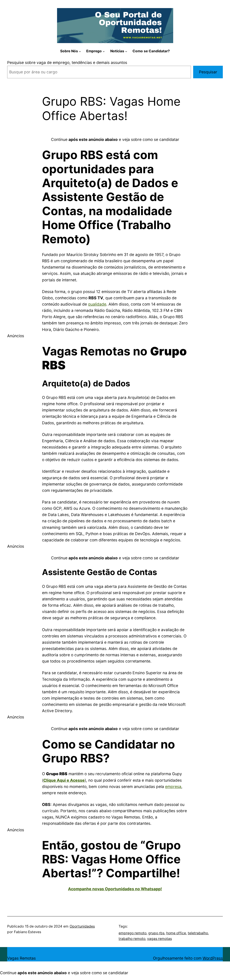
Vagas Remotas (21, 958)
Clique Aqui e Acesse (64, 780)
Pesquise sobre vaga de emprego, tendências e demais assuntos (67, 62)
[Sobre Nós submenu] (80, 51)
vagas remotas (159, 939)
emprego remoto (132, 933)
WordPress (213, 958)
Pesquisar (208, 72)
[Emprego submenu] (104, 51)
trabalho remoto (132, 939)
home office (176, 933)
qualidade (97, 304)
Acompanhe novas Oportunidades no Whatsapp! (115, 888)
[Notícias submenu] (126, 51)
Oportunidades (82, 926)
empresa (173, 786)
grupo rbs (156, 933)
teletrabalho (198, 933)
